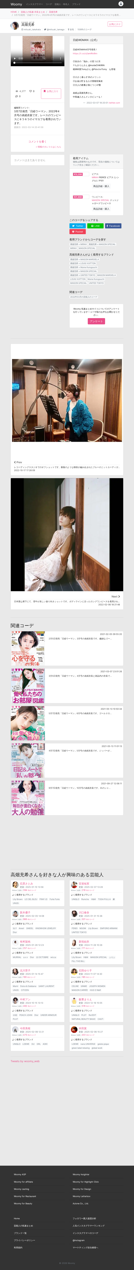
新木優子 (25, 912)
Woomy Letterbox (81, 1196)
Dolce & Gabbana (28, 986)
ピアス (95, 174)
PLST (15, 1019)
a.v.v (25, 957)
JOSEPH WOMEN (97, 986)
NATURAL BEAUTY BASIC (84, 1019)
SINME (84, 986)
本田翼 (83, 1028)
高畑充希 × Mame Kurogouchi (83, 267)
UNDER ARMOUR (49, 1015)
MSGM (83, 928)
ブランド (76, 4)
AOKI (45, 1044)
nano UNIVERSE (88, 1044)
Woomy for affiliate (23, 1182)
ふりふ (112, 957)
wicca (53, 957)
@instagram (78, 1240)
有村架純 (25, 941)
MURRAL (17, 957)
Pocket (79, 231)
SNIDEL (29, 928)
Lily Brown (18, 899)
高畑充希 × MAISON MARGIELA (84, 259)
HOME (14, 12)
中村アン (25, 999)
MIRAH (95, 177)
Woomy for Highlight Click (86, 1182)
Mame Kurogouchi (96, 279)
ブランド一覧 (20, 1233)
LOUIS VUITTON (77, 279)
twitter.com (114, 103)
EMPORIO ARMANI (108, 928)
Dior (15, 932)
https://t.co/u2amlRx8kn (85, 53)
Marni (15, 986)
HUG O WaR (95, 990)
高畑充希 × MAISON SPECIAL (102, 244)
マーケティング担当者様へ (85, 1247)
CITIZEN (25, 990)
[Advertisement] (96, 130)
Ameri (21, 928)
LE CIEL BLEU (31, 899)
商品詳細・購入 (101, 186)
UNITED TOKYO (96, 283)
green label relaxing (81, 1048)
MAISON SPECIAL (100, 200)
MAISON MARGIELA (106, 275)
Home (17, 1218)
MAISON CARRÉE (80, 990)
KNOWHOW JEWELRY (46, 928)
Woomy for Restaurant (25, 1196)
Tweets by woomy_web (25, 1061)
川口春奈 (84, 912)
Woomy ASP (20, 1174)
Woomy (16, 4)
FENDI (74, 928)
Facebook (114, 225)
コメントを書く (37, 141)
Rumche (85, 899)
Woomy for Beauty (23, 1203)
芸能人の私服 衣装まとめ (33, 12)
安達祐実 (84, 883)
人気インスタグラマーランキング (89, 1225)
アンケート (96, 321)
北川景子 (25, 970)
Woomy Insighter (81, 1174)
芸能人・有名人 (62, 4)
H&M (93, 899)
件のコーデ (29, 890)
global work (97, 1048)
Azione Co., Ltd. (81, 1203)
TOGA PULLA (104, 899)
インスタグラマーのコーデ (85, 1233)
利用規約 (18, 1247)
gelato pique (103, 1044)
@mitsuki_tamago (56, 29)
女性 (72, 29)
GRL (39, 1044)
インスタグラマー (34, 4)
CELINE (75, 986)
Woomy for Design (82, 1189)
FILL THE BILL (78, 961)
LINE (97, 225)
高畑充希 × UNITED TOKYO (82, 275)
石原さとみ (26, 883)
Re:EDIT (92, 1015)
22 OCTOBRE (42, 957)
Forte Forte (55, 899)
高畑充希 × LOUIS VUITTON (83, 263)
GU (33, 1044)
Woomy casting (21, 1189)
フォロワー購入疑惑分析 (84, 1218)
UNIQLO (75, 899)
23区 (15, 1015)
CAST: (101, 1019)
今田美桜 (25, 1028)
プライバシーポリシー (24, 1240)
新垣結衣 (84, 941)
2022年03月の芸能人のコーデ (83, 297)
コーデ (49, 4)
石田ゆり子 (85, 970)
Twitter (79, 225)
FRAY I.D (43, 899)
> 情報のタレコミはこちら (48, 147)
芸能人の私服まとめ (23, 1225)
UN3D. (16, 903)
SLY (15, 928)
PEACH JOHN (25, 1015)
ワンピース (97, 197)
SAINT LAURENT (46, 986)
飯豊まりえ (85, 999)
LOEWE (26, 1044)
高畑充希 (53, 12)
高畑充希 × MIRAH (78, 244)
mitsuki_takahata (32, 29)
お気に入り (115, 24)
